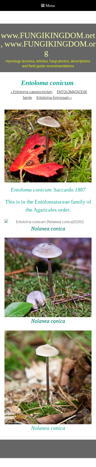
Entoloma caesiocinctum (31, 92)
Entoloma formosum (54, 98)
